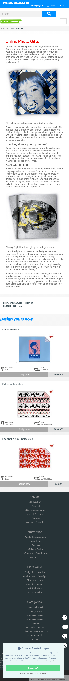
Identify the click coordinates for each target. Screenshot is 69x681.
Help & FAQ (35, 502)
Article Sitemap (35, 514)
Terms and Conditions (36, 553)
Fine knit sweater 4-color (36, 631)
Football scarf (36, 607)
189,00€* (58, 429)
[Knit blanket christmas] (34, 403)
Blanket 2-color (35, 615)
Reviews (36, 545)
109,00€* (58, 374)
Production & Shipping (36, 537)
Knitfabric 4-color (35, 627)
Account (52, 6)
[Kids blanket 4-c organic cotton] (34, 458)
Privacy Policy (36, 549)
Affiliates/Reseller (36, 522)
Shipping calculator (35, 510)
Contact (36, 506)
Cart (63, 6)
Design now (24, 374)
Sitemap (36, 518)
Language (37, 6)
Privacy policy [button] (51, 661)
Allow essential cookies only (32, 673)
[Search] (49, 14)
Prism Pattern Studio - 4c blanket (18, 303)
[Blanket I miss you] (34, 349)
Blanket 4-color (35, 619)
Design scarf (36, 611)
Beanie (36, 623)
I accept (32, 668)
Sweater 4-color (36, 635)
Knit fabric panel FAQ (12, 306)
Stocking (36, 639)
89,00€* (58, 484)
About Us (35, 557)
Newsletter (35, 541)
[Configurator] (11, 21)
